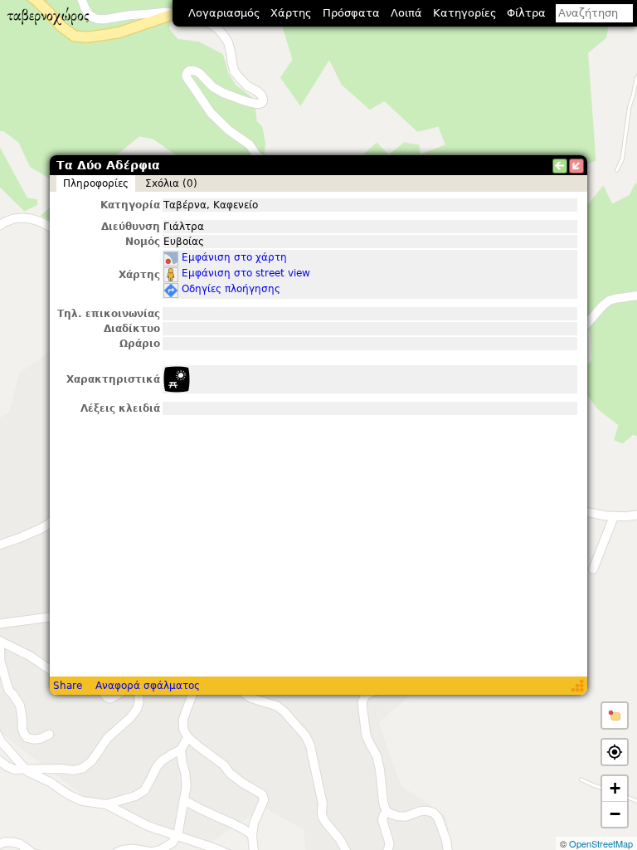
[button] (614, 715)
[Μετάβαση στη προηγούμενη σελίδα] (559, 166)
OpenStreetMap (601, 843)
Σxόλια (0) (171, 183)
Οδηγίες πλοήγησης (231, 289)
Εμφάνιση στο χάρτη (234, 257)
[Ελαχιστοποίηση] (576, 166)
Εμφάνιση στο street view (246, 273)
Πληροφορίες (96, 183)
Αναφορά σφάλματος (147, 685)
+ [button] (615, 788)
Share (67, 685)
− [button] (615, 814)
